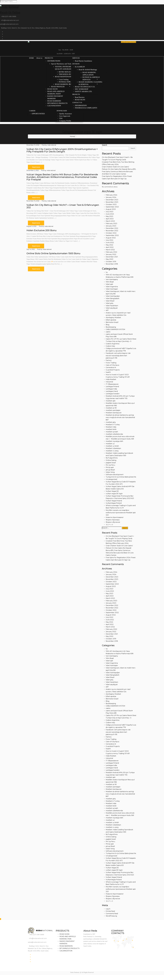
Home (72, 136)
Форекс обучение (113, 522)
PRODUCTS (49, 58)
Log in (108, 909)
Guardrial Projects (113, 370)
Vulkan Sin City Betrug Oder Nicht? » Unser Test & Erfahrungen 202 (62, 206)
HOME (31, 58)
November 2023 (112, 202)
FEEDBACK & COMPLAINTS (86, 108)
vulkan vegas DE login (114, 493)
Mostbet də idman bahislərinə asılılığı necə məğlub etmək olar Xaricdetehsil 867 (120, 417)
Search (104, 145)
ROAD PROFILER (58, 87)
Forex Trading (111, 363)
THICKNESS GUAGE (67, 74)
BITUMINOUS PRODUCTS (57, 103)
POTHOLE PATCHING (67, 82)
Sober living (110, 472)
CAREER (32, 111)
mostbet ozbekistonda (114, 434)
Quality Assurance (65, 114)
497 (107, 310)
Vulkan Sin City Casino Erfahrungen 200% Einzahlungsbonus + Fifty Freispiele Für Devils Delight (62, 150)
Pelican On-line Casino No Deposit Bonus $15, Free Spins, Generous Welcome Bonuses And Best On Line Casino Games (119, 171)
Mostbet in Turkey (113, 424)
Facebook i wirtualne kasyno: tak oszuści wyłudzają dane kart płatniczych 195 (118, 355)
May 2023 (109, 216)
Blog (107, 325)
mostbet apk (110, 401)
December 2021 (112, 257)
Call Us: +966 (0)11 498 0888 (66, 42)
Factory (109, 360)
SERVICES (76, 58)
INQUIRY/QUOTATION (128, 42)
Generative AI (111, 367)
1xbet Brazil (110, 301)
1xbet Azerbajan (112, 289)
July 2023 (109, 212)
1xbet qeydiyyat (112, 308)
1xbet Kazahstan (112, 306)
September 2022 (112, 235)
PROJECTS (76, 94)
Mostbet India (111, 427)
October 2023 (111, 204)
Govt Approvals (64, 116)
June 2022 (110, 242)
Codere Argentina (112, 344)
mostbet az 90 (111, 408)
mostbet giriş (111, 422)
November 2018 (112, 264)
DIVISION (75, 64)
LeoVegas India (111, 389)
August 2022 (111, 238)
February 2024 (111, 195)
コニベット (109, 524)
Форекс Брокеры (113, 520)
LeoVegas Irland (112, 391)
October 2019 (111, 261)
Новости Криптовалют (114, 517)
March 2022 (110, 250)
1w (107, 272)
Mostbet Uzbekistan (113, 448)
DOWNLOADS (62, 111)
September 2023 (112, 207)
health (108, 372)
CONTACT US (77, 102)
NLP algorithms (111, 458)
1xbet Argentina (112, 287)
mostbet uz (110, 444)
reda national (51, 145)
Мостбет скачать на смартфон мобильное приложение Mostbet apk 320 (121, 512)
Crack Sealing (63, 79)
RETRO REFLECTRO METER (70, 72)
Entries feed (110, 911)
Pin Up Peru (110, 465)
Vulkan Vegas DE (112, 491)
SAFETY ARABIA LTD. (83, 91)
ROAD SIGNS (52, 89)
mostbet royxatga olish (114, 441)
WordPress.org (111, 916)
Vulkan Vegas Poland (114, 501)
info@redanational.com (10, 20)
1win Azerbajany (112, 279)
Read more (36, 167)
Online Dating (111, 460)
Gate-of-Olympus (112, 365)
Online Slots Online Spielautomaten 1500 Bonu (53, 253)
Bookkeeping (111, 327)
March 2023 (110, 221)
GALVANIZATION (54, 106)
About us (39, 58)
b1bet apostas (111, 320)
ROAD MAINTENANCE (64, 77)
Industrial (109, 382)
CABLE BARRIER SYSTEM (115, 329)
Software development (114, 474)
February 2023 (111, 223)
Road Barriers (79, 97)
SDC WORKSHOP (81, 89)
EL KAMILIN (80, 67)
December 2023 (112, 200)
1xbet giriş (109, 303)
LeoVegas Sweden (112, 394)
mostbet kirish (111, 429)
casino (108, 332)
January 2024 (111, 197)
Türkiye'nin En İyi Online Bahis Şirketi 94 (121, 477)
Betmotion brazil (112, 322)
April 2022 (110, 247)
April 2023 (110, 219)
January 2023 (111, 226)
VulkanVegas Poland (114, 503)
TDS (60, 118)
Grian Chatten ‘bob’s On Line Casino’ (115, 167)
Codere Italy (110, 346)
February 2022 (111, 252)
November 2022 (112, 231)
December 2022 (112, 228)
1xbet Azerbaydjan (113, 296)
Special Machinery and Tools (61, 64)
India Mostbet (111, 379)
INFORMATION (81, 105)
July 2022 (109, 240)
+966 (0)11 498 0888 (8, 16)
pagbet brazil (111, 463)
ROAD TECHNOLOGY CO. (85, 87)
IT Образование (112, 384)
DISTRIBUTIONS (53, 61)
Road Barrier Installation (83, 61)
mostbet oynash (112, 432)
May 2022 (109, 245)
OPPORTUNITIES (38, 114)
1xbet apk (109, 284)
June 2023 (110, 214)
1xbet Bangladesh (112, 298)
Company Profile (65, 121)
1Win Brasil (110, 282)
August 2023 (111, 209)
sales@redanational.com (9, 24)
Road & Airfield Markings (88, 70)
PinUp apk (110, 467)
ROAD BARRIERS (54, 101)
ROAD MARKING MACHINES (66, 84)
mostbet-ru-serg (112, 451)
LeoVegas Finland (112, 386)
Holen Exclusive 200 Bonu (41, 230)
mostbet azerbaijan (113, 410)
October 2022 (111, 233)
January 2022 (111, 254)
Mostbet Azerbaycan (113, 413)
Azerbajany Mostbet (113, 317)
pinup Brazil (110, 470)
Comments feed (112, 913)
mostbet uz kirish (112, 446)
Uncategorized (111, 479)
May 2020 (109, 259)
